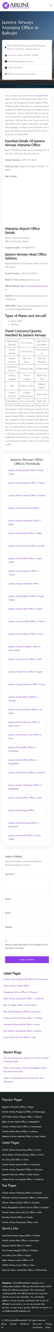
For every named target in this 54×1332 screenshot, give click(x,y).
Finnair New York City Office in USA (20, 1037)
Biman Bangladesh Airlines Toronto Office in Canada (25, 1207)
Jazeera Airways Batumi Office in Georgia (23, 698)
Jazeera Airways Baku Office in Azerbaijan (22, 749)
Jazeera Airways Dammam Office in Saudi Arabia (24, 724)
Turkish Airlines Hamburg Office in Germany (22, 1192)
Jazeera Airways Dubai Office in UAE (25, 797)
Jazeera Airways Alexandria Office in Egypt (25, 522)
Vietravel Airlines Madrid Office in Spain (22, 1024)
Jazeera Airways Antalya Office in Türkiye (27, 621)
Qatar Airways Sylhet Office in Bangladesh (21, 1121)
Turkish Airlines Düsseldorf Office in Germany (22, 1169)
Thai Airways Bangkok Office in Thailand (20, 1250)
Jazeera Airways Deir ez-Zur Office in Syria (25, 736)
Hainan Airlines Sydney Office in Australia (20, 1202)
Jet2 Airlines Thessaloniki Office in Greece (22, 1030)
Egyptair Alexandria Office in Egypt (18, 1106)
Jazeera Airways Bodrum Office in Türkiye (23, 572)
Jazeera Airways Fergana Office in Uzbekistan (24, 824)
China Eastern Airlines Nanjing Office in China (23, 1154)
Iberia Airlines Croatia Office (16, 985)
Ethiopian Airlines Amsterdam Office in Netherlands (25, 1197)
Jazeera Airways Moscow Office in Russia (27, 482)
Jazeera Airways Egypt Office (21, 810)
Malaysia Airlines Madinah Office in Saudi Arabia (24, 1136)
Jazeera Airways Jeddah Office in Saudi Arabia (26, 472)
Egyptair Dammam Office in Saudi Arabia (20, 1174)
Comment (10, 874)
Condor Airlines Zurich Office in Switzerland (22, 1126)
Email (8, 912)
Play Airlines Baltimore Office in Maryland (22, 1011)
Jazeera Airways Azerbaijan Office (24, 583)
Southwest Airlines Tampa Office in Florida (21, 1235)
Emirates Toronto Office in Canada (17, 1217)
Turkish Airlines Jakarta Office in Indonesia (21, 1164)
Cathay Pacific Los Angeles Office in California (22, 1179)
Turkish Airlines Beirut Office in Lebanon (20, 1131)
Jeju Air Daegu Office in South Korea (20, 1005)
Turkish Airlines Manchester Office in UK (20, 1222)
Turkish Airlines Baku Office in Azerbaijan (20, 1240)
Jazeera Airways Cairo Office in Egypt (25, 671)
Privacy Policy (49, 1325)
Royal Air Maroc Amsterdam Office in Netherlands (24, 1270)
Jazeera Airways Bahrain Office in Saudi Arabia (26, 598)
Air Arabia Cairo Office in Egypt (16, 1255)
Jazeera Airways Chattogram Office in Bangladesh (25, 787)
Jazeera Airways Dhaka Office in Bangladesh (23, 761)
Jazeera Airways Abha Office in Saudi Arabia (25, 560)
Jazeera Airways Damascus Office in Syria (27, 684)
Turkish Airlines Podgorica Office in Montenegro (23, 1111)
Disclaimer (24, 1323)
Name (8, 898)
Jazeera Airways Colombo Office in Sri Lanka (26, 711)
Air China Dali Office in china (15, 1159)
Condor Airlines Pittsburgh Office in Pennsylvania (26, 979)
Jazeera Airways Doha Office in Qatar (25, 533)
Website (8, 927)
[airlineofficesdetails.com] (15, 5)
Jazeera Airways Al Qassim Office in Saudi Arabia (25, 648)
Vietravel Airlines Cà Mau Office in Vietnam (23, 1018)
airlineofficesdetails (18, 1320)
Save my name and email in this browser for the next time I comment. (26, 946)
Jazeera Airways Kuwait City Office (24, 508)
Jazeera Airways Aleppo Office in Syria (26, 633)
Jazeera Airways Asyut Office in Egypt (25, 608)
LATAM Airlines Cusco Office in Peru (18, 1265)
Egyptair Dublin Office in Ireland (16, 1245)
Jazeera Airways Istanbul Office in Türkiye (27, 495)
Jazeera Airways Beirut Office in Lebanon (27, 772)
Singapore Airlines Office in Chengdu (21, 992)
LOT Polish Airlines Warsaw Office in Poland (21, 1116)
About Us (4, 1325)
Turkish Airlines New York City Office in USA (22, 1212)
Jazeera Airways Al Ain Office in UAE (25, 659)
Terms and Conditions (37, 1325)
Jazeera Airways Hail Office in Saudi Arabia (25, 837)
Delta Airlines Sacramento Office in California (24, 998)
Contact (13, 1323)
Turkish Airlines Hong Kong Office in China (21, 1149)
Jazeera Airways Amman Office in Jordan (27, 545)
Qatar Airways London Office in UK (17, 1260)
